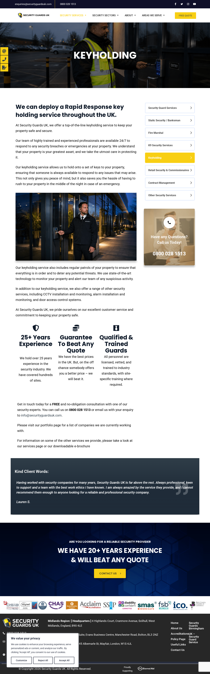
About (129, 15)
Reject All (43, 660)
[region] (43, 650)
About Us (176, 628)
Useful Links (178, 644)
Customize (21, 660)
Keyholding (154, 157)
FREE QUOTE (185, 15)
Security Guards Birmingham (196, 625)
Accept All (64, 660)
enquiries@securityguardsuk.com (33, 4)
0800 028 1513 (68, 4)
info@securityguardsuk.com (41, 415)
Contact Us (178, 650)
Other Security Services (162, 195)
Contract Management (161, 182)
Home (174, 622)
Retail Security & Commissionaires (168, 170)
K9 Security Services (160, 145)
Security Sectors (104, 15)
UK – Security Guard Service (194, 638)
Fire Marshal (155, 132)
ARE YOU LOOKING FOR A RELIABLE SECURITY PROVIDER (110, 542)
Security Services (71, 15)
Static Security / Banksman (164, 120)
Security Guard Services (162, 107)
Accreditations (180, 633)
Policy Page (178, 639)
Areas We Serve (152, 15)
